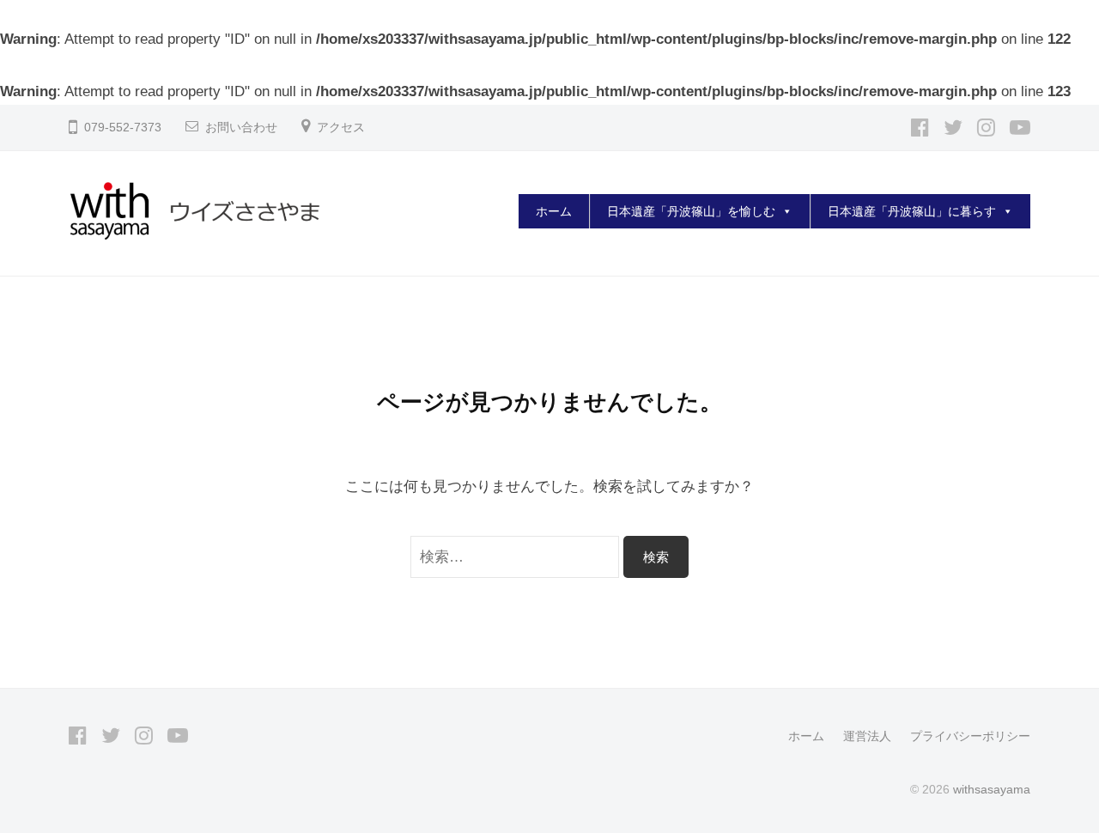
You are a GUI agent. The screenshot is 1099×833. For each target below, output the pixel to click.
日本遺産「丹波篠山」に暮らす (912, 211)
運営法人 (867, 736)
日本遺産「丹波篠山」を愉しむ (691, 211)
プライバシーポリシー (970, 736)
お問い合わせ (241, 127)
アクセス (341, 127)
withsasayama (991, 789)
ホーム (554, 211)
